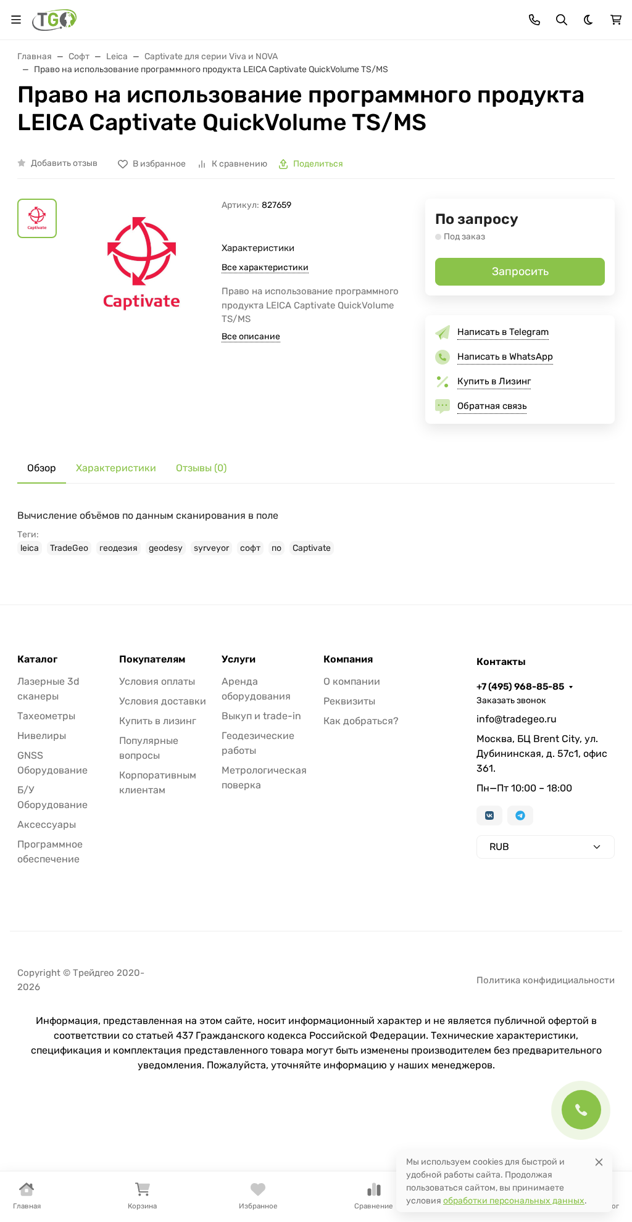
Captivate (312, 548)
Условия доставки (162, 701)
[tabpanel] (316, 531)
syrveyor (211, 548)
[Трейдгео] (54, 19)
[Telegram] (520, 815)
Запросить (520, 271)
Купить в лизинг (157, 721)
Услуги (239, 659)
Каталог (37, 659)
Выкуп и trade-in (261, 716)
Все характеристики (265, 267)
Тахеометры (46, 716)
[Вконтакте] (489, 815)
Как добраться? (361, 721)
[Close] (599, 1161)
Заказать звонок (511, 700)
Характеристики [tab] (116, 468)
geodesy (166, 548)
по (276, 548)
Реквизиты (349, 701)
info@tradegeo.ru (516, 719)
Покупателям (152, 659)
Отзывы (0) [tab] (201, 468)
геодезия (118, 548)
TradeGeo (69, 548)
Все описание (251, 336)
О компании (351, 681)
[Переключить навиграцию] (16, 20)
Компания (348, 659)
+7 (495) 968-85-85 (520, 686)
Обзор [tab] (41, 468)
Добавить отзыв (64, 163)
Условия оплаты (157, 681)
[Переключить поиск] (562, 20)
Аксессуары (46, 824)
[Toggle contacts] (534, 20)
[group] (142, 293)
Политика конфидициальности (545, 980)
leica (29, 548)
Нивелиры (41, 735)
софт (250, 548)
